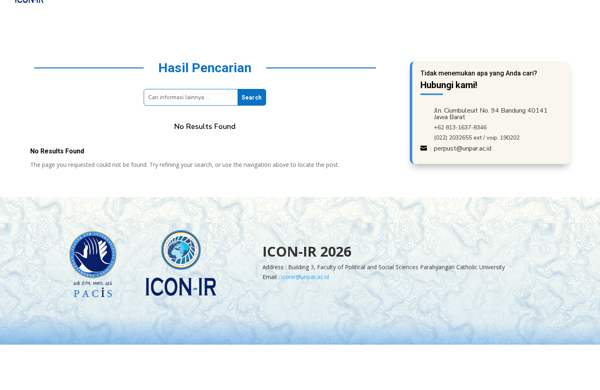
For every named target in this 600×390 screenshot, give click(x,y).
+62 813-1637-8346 (460, 127)
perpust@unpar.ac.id (462, 148)
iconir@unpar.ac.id (305, 277)
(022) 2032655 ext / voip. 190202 (477, 138)
